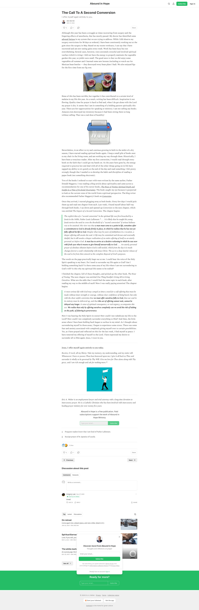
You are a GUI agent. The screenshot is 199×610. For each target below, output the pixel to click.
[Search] (169, 4)
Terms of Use (109, 564)
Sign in (192, 4)
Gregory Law (71, 494)
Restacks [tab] (75, 475)
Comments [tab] (66, 475)
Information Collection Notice (99, 566)
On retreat (67, 520)
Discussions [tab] (78, 514)
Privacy (98, 595)
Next (131, 460)
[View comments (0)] (81, 528)
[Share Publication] (173, 4)
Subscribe (182, 4)
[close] (119, 537)
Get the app (110, 600)
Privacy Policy (115, 566)
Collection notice (113, 595)
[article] (99, 524)
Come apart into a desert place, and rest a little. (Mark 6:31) (83, 523)
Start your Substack (94, 600)
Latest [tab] (69, 514)
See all (66, 563)
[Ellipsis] (136, 494)
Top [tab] (64, 514)
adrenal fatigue (68, 39)
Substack (89, 606)
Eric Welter (70, 21)
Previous (69, 460)
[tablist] (71, 475)
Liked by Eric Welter (74, 496)
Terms (104, 595)
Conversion (106, 196)
